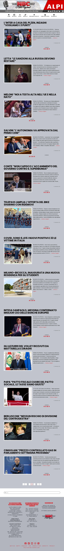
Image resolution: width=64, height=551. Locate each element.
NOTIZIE (12, 545)
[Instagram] (35, 543)
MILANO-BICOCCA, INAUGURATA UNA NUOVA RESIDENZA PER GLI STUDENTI (32, 274)
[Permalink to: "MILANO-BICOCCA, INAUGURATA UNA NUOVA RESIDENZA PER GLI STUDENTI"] (18, 288)
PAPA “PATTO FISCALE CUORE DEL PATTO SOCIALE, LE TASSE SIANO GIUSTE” (28, 383)
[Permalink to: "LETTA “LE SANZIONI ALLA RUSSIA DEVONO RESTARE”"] (18, 73)
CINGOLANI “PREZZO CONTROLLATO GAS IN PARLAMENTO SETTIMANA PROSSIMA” (30, 452)
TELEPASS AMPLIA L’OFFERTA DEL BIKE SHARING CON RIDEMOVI (26, 203)
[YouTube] (32, 543)
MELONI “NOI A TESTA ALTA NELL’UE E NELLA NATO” (30, 96)
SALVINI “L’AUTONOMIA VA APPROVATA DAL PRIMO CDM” (31, 132)
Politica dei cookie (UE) (32, 547)
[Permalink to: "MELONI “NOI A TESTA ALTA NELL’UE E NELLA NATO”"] (18, 108)
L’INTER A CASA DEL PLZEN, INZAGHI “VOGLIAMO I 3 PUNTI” (25, 24)
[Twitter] (29, 543)
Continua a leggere (47, 75)
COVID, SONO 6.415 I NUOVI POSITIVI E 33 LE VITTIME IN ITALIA (30, 239)
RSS (30, 545)
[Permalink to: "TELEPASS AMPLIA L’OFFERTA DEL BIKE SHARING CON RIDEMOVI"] (18, 218)
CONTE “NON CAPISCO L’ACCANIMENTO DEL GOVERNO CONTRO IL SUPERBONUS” (30, 168)
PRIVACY (52, 545)
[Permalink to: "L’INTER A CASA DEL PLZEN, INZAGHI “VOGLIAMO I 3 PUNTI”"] (18, 38)
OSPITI (18, 545)
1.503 (34, 484)
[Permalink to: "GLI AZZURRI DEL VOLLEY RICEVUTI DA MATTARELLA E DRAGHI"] (18, 361)
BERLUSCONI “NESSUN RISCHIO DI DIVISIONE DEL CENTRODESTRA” (30, 417)
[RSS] (38, 543)
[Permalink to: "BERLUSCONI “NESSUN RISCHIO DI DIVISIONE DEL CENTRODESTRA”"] (18, 431)
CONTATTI (45, 545)
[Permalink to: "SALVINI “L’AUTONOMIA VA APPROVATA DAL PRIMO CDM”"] (18, 145)
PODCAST (24, 545)
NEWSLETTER (36, 545)
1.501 (30, 484)
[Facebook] (25, 543)
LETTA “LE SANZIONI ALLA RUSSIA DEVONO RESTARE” (29, 60)
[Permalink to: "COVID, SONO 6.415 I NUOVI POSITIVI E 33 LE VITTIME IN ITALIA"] (18, 254)
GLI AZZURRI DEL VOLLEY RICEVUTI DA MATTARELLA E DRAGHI (26, 347)
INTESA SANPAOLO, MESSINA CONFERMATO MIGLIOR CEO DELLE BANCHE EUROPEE (30, 311)
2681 (38, 484)
